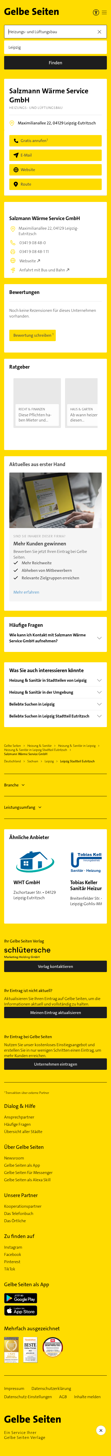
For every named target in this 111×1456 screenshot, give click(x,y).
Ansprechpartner (19, 1117)
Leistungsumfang (19, 807)
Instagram (13, 1247)
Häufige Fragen (17, 1124)
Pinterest (12, 1261)
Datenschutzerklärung (51, 1388)
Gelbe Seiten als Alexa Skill (27, 1180)
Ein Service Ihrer (24, 1435)
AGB (63, 1396)
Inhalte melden (87, 1396)
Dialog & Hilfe (19, 1106)
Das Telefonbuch (18, 1213)
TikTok (9, 1269)
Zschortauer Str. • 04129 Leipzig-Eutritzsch (34, 890)
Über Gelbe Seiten (24, 1147)
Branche (11, 785)
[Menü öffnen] (104, 12)
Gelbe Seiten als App (22, 1165)
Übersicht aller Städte (23, 1131)
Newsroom (14, 1158)
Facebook (12, 1254)
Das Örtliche (15, 1220)
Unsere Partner (21, 1195)
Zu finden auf (19, 1236)
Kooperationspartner (23, 1206)
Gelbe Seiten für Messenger (28, 1172)
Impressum (14, 1388)
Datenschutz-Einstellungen (28, 1396)
